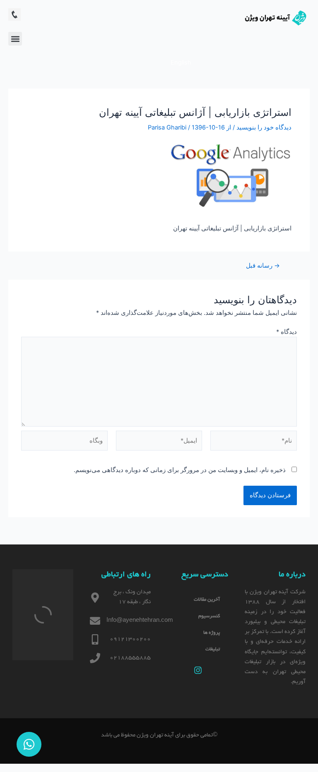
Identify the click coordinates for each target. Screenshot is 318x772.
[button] (15, 39)
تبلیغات (212, 649)
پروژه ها (211, 632)
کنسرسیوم (209, 616)
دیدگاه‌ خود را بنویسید (264, 127)
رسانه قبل (263, 266)
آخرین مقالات (207, 599)
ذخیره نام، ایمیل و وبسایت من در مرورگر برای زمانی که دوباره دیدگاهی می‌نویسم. (180, 470)
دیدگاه (286, 332)
